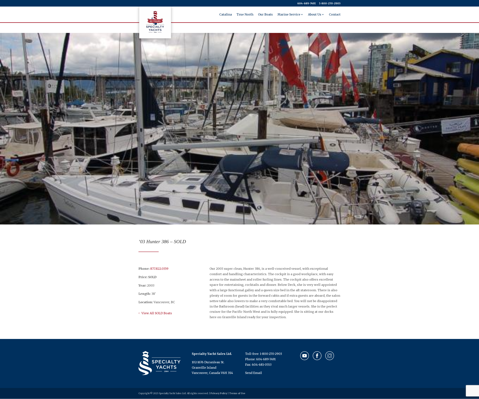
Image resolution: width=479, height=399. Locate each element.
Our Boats (265, 14)
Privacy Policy (218, 393)
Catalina (225, 14)
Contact (335, 14)
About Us (314, 14)
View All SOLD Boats (156, 313)
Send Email (253, 373)
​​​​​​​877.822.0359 (159, 268)
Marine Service (288, 14)
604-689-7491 (306, 3)
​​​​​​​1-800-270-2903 (330, 3)
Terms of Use (237, 393)
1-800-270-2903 (271, 354)
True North (245, 14)
